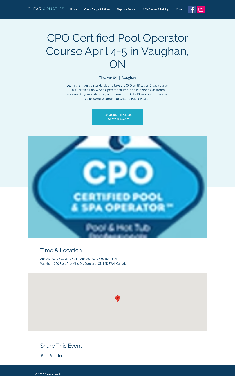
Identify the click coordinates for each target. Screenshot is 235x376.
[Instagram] (201, 9)
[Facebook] (192, 9)
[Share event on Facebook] (42, 355)
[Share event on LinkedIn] (60, 355)
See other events (117, 119)
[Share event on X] (51, 355)
